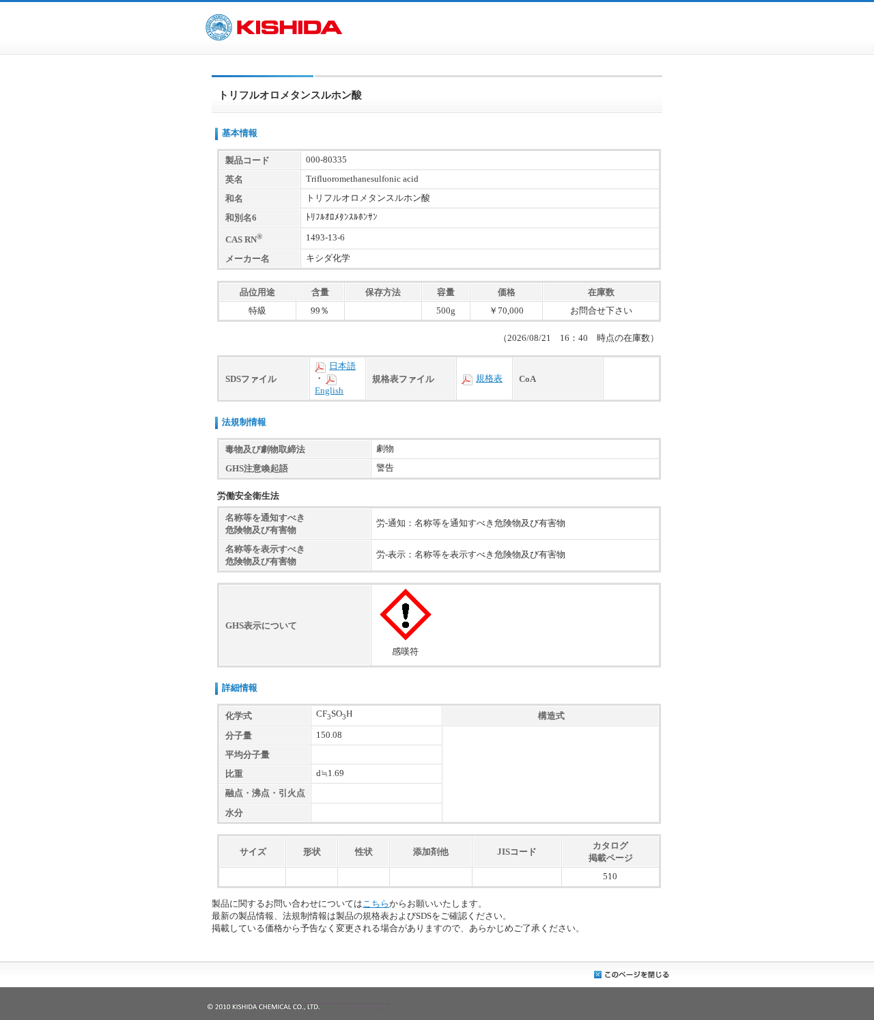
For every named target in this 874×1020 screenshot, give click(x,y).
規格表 (489, 378)
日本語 (342, 366)
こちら (376, 904)
